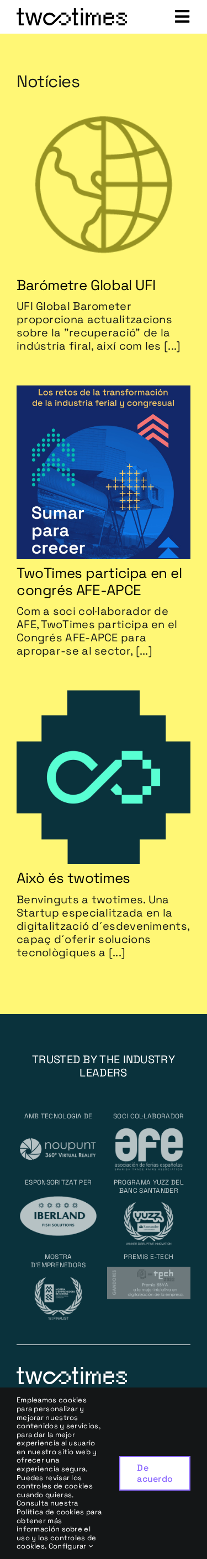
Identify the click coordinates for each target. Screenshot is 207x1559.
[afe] (148, 1131)
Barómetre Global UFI (86, 285)
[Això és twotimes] (103, 697)
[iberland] (58, 1198)
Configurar (68, 1546)
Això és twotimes (73, 878)
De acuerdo (155, 1473)
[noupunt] (58, 1131)
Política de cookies (50, 1512)
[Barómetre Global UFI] (103, 104)
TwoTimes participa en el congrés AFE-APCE (99, 581)
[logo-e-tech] (148, 1272)
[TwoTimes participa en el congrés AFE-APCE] (103, 392)
